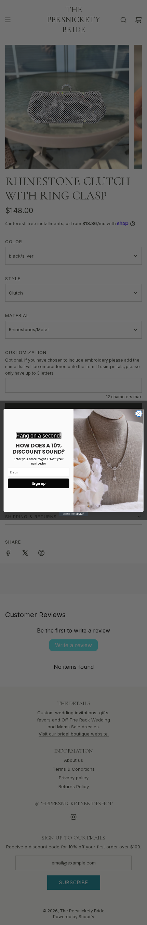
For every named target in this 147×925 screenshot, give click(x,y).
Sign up (38, 483)
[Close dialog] (139, 413)
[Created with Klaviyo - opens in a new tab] (73, 514)
